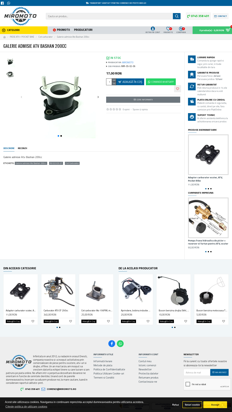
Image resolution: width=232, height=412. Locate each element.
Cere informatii (145, 99)
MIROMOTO (127, 62)
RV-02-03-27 (56, 163)
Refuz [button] (175, 404)
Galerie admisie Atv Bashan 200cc (31, 163)
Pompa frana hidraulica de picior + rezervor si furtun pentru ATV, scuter (208, 242)
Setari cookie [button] (192, 404)
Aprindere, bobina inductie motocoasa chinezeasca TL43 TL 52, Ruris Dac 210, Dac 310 (136, 310)
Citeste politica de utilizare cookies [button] (26, 406)
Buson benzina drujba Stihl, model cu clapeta (174, 310)
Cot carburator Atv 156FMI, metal (96, 310)
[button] (21, 97)
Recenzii (22, 148)
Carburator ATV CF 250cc (56, 310)
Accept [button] (215, 404)
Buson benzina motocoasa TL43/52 (212, 310)
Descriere (8, 148)
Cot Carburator (72, 163)
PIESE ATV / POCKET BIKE (22, 36)
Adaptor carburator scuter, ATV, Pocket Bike (205, 179)
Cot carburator (45, 36)
